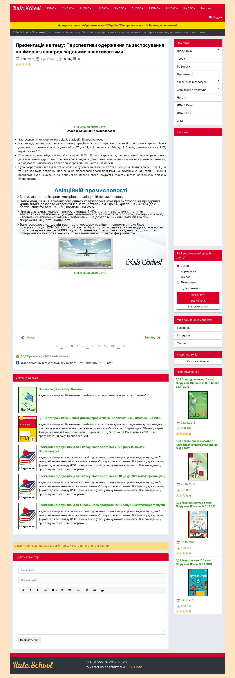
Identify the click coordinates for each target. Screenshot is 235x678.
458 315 (186, 606)
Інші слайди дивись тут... (90, 127)
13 (112, 346)
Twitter (181, 343)
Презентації (49, 59)
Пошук (217, 17)
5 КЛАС (119, 8)
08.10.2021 (188, 542)
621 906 (186, 490)
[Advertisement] (91, 95)
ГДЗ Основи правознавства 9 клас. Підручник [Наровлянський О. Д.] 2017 (197, 444)
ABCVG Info (132, 667)
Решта (204, 8)
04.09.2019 (188, 600)
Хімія (55, 356)
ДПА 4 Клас (185, 105)
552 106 (186, 548)
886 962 (186, 428)
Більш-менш (188, 282)
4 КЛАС (102, 8)
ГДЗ (23, 356)
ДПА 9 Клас (184, 113)
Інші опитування (198, 306)
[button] (22, 590)
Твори (181, 58)
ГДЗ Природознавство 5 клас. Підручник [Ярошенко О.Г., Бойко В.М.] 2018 (197, 383)
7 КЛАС (154, 8)
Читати (181, 97)
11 (99, 346)
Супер (184, 265)
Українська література (192, 82)
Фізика (63, 356)
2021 (48, 356)
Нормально (188, 271)
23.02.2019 (188, 484)
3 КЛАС (84, 8)
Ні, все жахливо (191, 288)
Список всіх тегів (198, 361)
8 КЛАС (171, 8)
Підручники (185, 51)
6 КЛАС (136, 8)
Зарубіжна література (191, 90)
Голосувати (198, 294)
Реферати (183, 66)
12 (105, 346)
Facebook (183, 327)
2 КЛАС (67, 8)
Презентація (35, 356)
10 (92, 346)
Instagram (183, 335)
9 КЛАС (188, 8)
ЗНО (180, 121)
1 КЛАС (50, 8)
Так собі (185, 277)
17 (123, 346)
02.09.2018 (188, 422)
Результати (198, 300)
